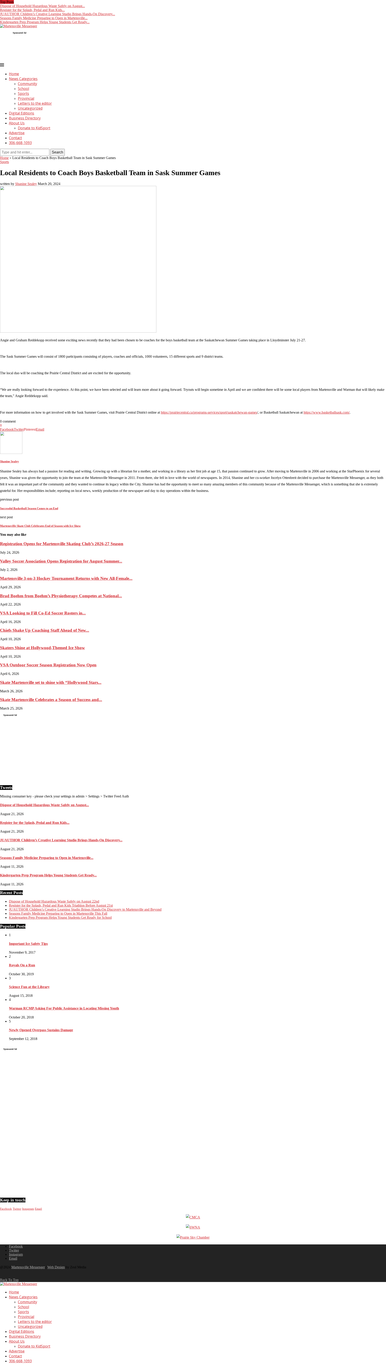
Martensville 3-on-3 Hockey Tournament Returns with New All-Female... (66, 578)
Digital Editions (21, 113)
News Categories (23, 78)
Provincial (26, 98)
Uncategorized (30, 108)
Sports (23, 93)
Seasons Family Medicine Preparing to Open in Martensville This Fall (58, 913)
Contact (15, 137)
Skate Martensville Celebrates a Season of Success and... (51, 699)
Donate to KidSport (34, 127)
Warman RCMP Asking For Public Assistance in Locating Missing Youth (64, 1008)
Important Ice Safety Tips (28, 944)
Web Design (56, 1267)
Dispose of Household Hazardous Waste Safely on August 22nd (54, 901)
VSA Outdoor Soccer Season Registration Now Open (48, 665)
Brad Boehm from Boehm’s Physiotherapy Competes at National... (61, 595)
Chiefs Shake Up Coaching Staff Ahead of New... (44, 630)
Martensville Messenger (28, 1267)
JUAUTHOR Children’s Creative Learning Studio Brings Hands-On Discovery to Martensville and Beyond (85, 909)
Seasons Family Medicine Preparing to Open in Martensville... (44, 18)
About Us (17, 123)
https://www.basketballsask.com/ (327, 412)
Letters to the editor (35, 103)
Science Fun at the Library (29, 987)
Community (27, 83)
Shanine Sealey (26, 184)
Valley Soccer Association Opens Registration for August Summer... (61, 561)
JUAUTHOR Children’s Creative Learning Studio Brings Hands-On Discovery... (57, 14)
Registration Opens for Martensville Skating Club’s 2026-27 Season (61, 543)
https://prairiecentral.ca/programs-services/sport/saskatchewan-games (209, 412)
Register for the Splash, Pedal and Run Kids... (32, 10)
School (23, 88)
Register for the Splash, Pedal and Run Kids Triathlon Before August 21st (61, 905)
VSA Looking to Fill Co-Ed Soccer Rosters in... (43, 613)
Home (14, 73)
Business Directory (25, 118)
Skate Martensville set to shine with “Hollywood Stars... (50, 682)
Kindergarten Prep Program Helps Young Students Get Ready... (45, 22)
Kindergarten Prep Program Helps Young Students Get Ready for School (60, 917)
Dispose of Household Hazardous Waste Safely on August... (42, 6)
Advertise (17, 132)
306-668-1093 (20, 142)
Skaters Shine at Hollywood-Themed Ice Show (42, 647)
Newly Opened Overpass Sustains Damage (41, 1030)
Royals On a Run (22, 965)
